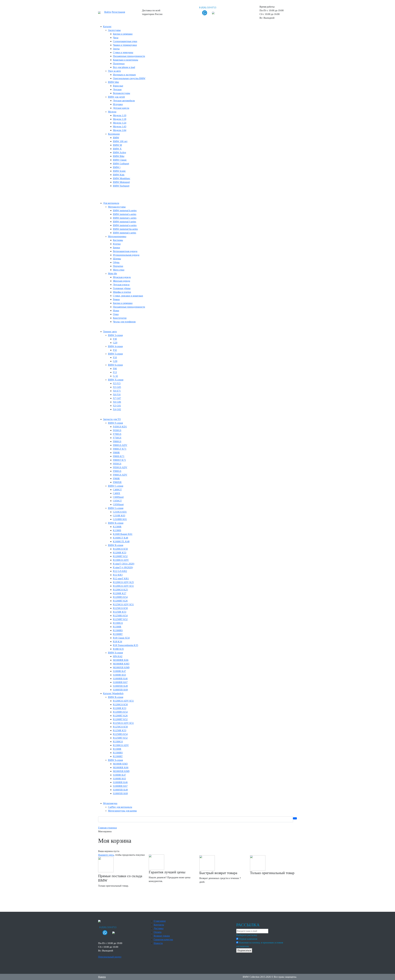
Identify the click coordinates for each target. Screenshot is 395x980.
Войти (107, 12)
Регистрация (118, 12)
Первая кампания (248, 939)
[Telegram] (213, 12)
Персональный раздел (109, 956)
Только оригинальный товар (272, 873)
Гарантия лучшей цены (167, 872)
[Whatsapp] (204, 12)
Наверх (102, 977)
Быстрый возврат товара (218, 873)
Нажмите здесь (106, 855)
